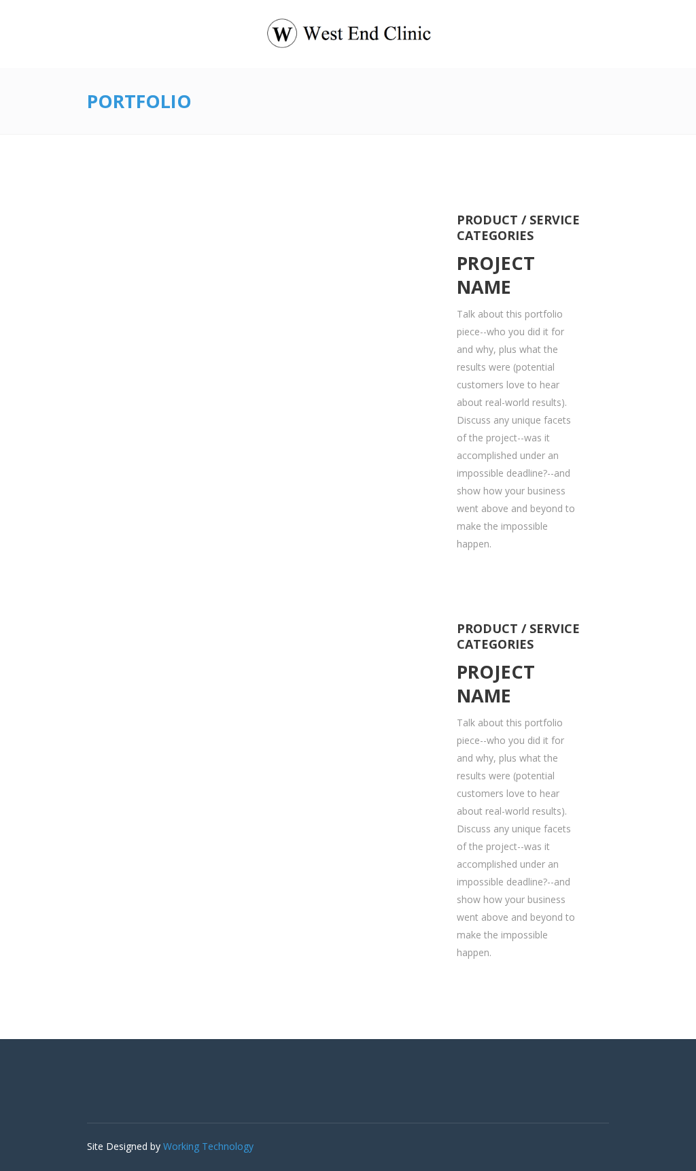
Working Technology (208, 1146)
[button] (115, 341)
